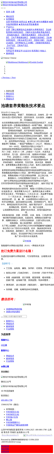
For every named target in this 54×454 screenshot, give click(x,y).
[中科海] (27, 241)
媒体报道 (10, 326)
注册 (13, 12)
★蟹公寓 (5, 366)
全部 (8, 22)
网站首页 (10, 16)
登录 (8, 12)
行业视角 (10, 329)
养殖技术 (10, 99)
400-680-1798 (6, 400)
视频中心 (5, 340)
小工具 (4, 345)
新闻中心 (10, 96)
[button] (5, 77)
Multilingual (23, 62)
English (39, 62)
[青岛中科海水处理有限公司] (27, 3)
